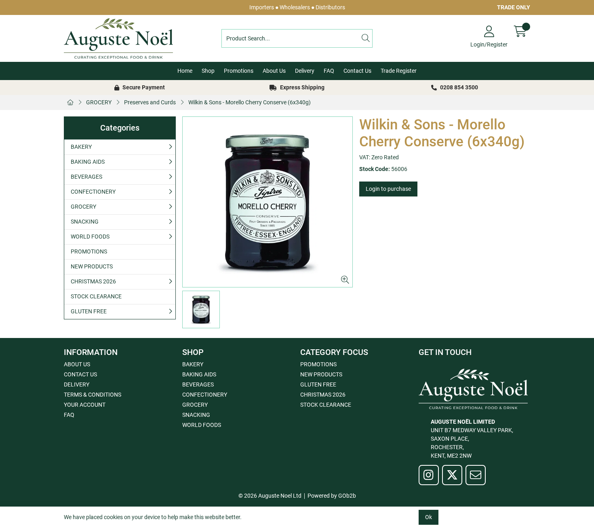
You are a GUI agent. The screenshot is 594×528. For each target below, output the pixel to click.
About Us (274, 71)
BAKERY (81, 147)
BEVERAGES (86, 176)
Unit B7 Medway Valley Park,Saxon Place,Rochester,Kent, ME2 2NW (472, 438)
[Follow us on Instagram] (429, 475)
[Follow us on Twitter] (452, 475)
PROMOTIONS (89, 251)
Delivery (304, 71)
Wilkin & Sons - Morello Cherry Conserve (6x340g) (249, 102)
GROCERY (99, 102)
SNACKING (85, 221)
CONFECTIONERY (93, 191)
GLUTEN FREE (89, 311)
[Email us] (476, 475)
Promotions (238, 71)
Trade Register (399, 71)
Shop (208, 71)
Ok (428, 517)
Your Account (84, 404)
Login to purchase (388, 189)
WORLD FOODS (90, 236)
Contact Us (357, 71)
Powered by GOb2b (332, 495)
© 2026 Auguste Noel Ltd (269, 495)
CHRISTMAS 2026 (93, 281)
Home (184, 71)
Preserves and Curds (150, 102)
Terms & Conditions (92, 394)
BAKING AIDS (88, 161)
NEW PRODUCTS (92, 266)
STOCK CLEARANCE (96, 296)
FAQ (329, 71)
